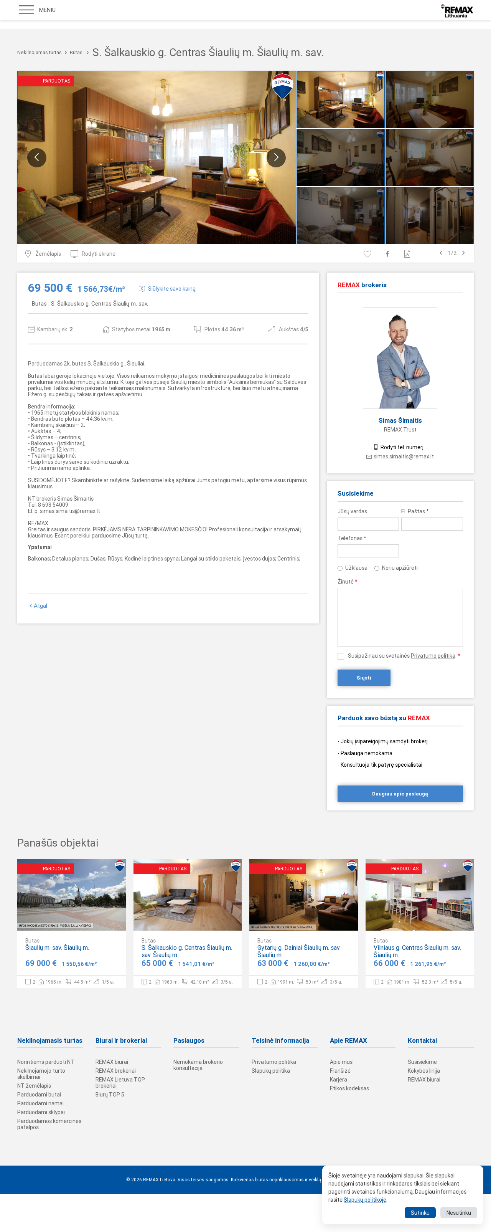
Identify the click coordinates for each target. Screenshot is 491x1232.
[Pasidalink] (389, 254)
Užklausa (356, 568)
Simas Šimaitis (400, 420)
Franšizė (340, 1071)
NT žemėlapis (34, 1086)
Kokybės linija (424, 1071)
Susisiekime (422, 1062)
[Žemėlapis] (96, 918)
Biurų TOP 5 (110, 1094)
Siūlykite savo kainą (172, 289)
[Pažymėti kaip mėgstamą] (369, 254)
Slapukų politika (271, 1071)
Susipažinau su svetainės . (404, 656)
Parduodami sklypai (41, 1112)
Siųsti (364, 678)
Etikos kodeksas (349, 1088)
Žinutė (348, 582)
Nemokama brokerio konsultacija (198, 1065)
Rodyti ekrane (98, 254)
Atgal (40, 605)
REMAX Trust (400, 430)
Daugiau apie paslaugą (400, 794)
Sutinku (420, 1213)
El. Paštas (415, 511)
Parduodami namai (40, 1103)
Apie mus (341, 1062)
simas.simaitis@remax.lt (404, 456)
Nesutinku (459, 1213)
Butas (76, 52)
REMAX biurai (112, 1062)
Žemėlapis (48, 254)
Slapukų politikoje (365, 1200)
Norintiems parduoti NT (45, 1062)
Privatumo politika (433, 656)
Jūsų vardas (352, 511)
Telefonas (352, 538)
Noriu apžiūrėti (400, 568)
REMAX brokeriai (116, 1071)
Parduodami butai (39, 1094)
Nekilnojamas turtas (39, 52)
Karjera (338, 1080)
